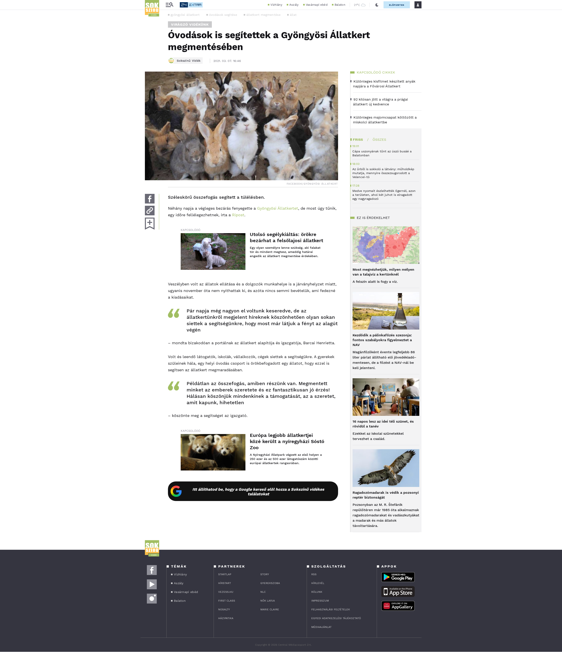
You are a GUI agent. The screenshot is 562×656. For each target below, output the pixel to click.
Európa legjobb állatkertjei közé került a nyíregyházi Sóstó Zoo (287, 441)
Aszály (294, 4)
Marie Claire (269, 609)
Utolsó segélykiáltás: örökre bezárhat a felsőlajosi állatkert (286, 237)
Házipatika (225, 618)
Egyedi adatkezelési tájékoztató (336, 618)
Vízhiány (276, 4)
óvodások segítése (223, 14)
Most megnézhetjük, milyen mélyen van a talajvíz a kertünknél (383, 271)
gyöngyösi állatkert (185, 14)
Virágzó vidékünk (190, 24)
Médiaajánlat (321, 627)
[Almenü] (169, 5)
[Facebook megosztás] (150, 199)
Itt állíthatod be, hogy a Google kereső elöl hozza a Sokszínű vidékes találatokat (258, 491)
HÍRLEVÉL (317, 583)
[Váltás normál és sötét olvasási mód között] (377, 4)
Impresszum (320, 600)
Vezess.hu (225, 591)
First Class (226, 600)
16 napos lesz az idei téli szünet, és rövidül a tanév (383, 423)
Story (264, 574)
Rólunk (316, 591)
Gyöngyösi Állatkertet (277, 208)
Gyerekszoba (270, 583)
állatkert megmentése (263, 14)
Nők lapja (267, 600)
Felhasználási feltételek (330, 609)
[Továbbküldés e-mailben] (150, 210)
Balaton (340, 4)
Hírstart (224, 583)
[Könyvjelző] (150, 224)
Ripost (238, 215)
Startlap (224, 574)
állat (293, 14)
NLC (263, 591)
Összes (379, 139)
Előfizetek (396, 5)
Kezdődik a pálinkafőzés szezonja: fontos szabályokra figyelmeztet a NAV (382, 340)
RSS (314, 574)
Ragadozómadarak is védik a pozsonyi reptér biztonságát (386, 494)
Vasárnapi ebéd (317, 4)
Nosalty (224, 609)
